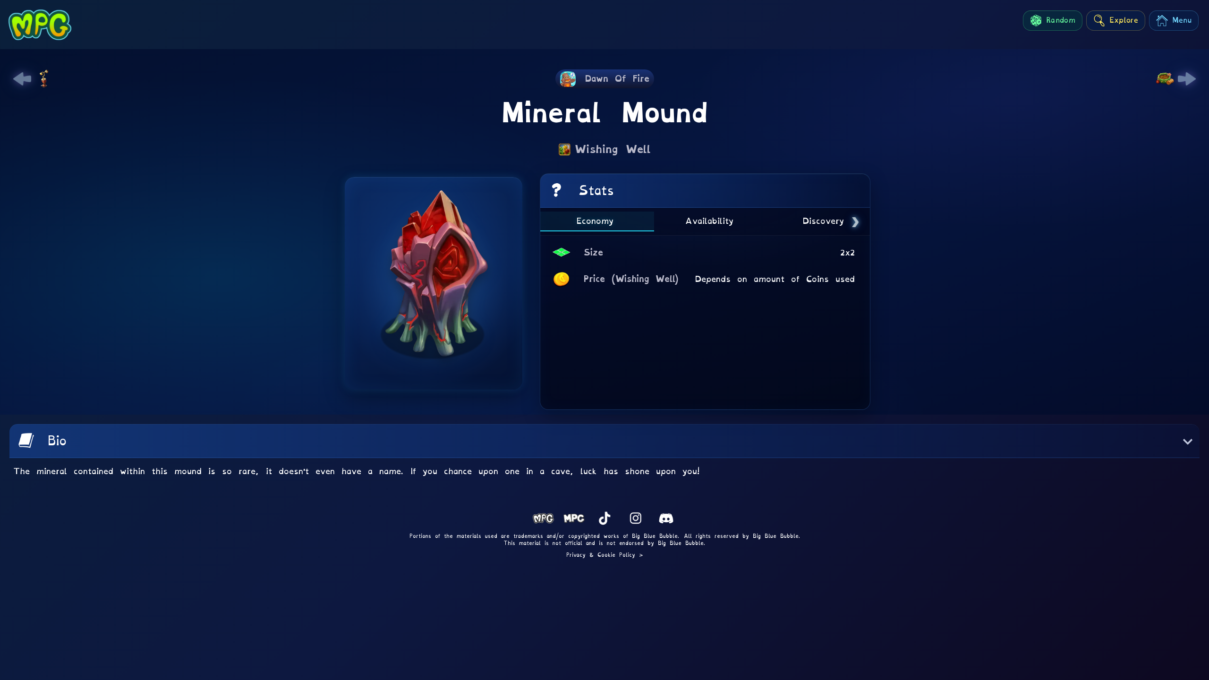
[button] (604, 441)
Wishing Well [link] (613, 149)
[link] (22, 79)
